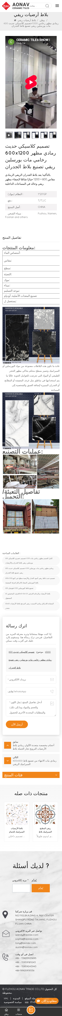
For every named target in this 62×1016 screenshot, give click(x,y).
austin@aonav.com (26, 947)
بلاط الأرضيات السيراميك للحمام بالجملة (16, 830)
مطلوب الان (49, 1001)
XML (6, 998)
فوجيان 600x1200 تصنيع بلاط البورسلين (19, 588)
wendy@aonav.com (26, 934)
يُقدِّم (40, 888)
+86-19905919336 (24, 970)
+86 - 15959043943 (25, 966)
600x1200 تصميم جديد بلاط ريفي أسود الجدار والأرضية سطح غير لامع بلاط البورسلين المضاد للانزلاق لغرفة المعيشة (30, 580)
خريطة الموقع (32, 998)
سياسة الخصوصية (13, 1002)
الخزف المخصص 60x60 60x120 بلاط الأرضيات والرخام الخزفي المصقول (27, 596)
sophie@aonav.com (26, 938)
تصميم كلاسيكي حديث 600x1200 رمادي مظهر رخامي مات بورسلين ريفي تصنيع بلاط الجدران (29, 570)
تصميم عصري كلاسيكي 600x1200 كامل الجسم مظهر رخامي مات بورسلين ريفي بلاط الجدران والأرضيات (29, 560)
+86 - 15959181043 (25, 962)
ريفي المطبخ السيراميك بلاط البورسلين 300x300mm (45, 830)
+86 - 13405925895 (25, 958)
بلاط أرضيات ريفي (27, 20)
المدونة (16, 998)
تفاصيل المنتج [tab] (11, 237)
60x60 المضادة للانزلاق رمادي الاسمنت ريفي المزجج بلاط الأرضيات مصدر (29, 606)
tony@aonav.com (25, 943)
